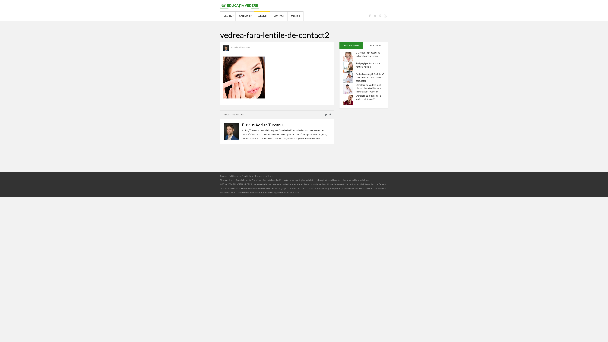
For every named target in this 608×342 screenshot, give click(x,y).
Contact (279, 15)
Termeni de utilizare (264, 176)
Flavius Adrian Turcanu (241, 47)
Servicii (262, 15)
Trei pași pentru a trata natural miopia (368, 65)
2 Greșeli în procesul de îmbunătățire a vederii (368, 54)
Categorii (244, 15)
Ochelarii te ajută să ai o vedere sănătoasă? (368, 97)
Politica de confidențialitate (241, 176)
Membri (295, 15)
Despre (228, 15)
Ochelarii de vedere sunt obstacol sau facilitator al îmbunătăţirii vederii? (369, 88)
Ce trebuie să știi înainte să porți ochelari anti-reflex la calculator (370, 77)
